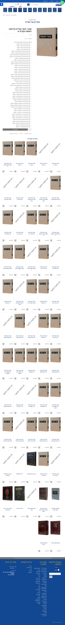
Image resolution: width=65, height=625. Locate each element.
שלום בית (45, 599)
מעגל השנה (38, 578)
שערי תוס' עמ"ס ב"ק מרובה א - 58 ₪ (22, 89)
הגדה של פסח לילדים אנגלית (44, 597)
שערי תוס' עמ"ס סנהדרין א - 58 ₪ (23, 125)
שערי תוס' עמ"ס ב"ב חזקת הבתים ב (55, 440)
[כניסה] (21, 4)
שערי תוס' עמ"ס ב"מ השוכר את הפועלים (7, 372)
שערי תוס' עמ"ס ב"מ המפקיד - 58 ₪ (22, 101)
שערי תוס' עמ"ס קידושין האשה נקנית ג (19, 268)
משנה (39, 588)
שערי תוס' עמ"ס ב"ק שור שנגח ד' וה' (31, 302)
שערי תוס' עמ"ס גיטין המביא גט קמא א (43, 234)
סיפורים (39, 592)
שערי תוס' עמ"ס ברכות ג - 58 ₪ (23, 47)
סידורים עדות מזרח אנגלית (44, 594)
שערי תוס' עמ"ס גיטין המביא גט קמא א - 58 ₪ (20, 63)
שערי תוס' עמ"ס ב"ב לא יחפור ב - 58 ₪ (22, 112)
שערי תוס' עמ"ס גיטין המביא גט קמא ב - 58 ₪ (20, 62)
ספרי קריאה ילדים (38, 590)
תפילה (39, 574)
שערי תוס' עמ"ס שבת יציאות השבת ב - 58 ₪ (21, 53)
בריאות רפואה (44, 577)
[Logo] (58, 4)
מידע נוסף (30, 572)
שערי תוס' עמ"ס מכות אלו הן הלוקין (8, 440)
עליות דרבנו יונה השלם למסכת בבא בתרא (43, 510)
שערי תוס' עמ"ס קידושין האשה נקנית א (22, 42)
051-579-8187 (11, 574)
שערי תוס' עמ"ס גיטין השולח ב (55, 267)
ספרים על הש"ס (13, 15)
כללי (39, 584)
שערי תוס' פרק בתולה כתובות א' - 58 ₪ (22, 60)
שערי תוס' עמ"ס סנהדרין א (55, 474)
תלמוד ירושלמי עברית (44, 585)
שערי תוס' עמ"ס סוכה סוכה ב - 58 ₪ (22, 58)
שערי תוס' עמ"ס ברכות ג (31, 164)
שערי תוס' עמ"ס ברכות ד (19, 164)
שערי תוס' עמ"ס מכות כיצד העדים (31, 440)
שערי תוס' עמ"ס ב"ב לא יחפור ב (19, 405)
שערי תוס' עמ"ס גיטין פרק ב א (31, 233)
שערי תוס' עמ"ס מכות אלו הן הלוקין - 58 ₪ (21, 123)
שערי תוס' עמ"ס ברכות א (55, 164)
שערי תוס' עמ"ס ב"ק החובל (43, 336)
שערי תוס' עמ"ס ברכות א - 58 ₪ (23, 44)
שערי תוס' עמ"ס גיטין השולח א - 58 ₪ (22, 69)
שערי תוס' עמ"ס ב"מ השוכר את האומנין (19, 372)
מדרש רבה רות (19, 508)
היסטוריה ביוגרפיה (45, 575)
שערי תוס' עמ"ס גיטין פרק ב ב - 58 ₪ (22, 67)
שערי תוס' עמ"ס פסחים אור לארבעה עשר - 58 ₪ (20, 54)
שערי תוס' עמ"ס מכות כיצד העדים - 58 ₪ (21, 119)
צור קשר (30, 570)
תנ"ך (39, 576)
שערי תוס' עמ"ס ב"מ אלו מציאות (43, 371)
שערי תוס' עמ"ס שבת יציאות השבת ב (55, 198)
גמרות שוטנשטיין (37, 568)
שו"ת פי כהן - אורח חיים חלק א (8, 509)
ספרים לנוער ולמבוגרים (44, 582)
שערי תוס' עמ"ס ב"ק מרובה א (55, 336)
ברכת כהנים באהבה (31, 474)
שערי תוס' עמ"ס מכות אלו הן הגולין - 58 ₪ (21, 121)
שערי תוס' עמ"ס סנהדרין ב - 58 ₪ (23, 126)
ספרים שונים (38, 583)
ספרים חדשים (37, 581)
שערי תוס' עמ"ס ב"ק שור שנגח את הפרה (20, 303)
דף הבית (4, 15)
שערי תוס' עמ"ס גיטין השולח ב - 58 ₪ (22, 71)
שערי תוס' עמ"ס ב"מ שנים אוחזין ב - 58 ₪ (21, 98)
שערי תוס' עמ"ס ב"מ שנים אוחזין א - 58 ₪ (21, 96)
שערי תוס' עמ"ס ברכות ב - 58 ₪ (23, 45)
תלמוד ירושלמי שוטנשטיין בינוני (44, 588)
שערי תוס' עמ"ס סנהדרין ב (43, 474)
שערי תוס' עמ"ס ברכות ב (43, 164)
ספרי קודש (8, 15)
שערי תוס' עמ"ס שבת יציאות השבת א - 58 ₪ (21, 51)
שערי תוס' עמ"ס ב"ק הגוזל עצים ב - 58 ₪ (21, 92)
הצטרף (51, 576)
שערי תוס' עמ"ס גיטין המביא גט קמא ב (55, 234)
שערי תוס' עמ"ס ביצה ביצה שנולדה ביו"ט (31, 199)
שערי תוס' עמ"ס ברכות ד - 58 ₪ (23, 49)
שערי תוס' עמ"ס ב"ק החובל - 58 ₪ (22, 90)
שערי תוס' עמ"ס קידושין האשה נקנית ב (31, 268)
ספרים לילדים (44, 568)
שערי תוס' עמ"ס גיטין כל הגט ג (43, 267)
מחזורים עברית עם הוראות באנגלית (44, 602)
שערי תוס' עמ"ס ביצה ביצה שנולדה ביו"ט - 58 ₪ (20, 56)
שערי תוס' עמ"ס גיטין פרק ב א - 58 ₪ (22, 65)
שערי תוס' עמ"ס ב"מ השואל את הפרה (55, 406)
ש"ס (39, 586)
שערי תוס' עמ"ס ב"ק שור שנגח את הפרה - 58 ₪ (20, 85)
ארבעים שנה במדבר (55, 543)
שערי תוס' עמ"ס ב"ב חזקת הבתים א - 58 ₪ (21, 114)
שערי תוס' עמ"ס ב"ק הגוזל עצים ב (31, 336)
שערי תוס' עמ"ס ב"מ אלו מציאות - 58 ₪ (22, 99)
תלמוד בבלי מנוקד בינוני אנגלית (44, 611)
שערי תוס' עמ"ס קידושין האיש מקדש (7, 267)
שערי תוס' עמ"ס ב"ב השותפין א (43, 405)
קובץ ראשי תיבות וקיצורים (7, 474)
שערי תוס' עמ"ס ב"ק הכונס (7, 302)
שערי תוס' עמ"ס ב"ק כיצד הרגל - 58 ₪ (22, 80)
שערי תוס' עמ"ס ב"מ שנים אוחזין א (8, 336)
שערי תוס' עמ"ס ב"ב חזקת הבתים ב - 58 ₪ (21, 116)
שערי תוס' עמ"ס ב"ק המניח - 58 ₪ (23, 81)
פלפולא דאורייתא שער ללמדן (55, 509)
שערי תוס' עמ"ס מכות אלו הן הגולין (20, 440)
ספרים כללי (45, 573)
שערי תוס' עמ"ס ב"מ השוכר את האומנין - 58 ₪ (20, 103)
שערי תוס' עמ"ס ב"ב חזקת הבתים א (7, 405)
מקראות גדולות (44, 569)
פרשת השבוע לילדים (44, 591)
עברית (56, 567)
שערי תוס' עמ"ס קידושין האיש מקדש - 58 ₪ (21, 78)
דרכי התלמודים (19, 474)
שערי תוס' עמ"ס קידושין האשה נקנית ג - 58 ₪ (20, 76)
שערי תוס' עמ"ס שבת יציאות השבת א (8, 165)
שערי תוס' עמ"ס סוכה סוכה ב (19, 198)
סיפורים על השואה (38, 603)
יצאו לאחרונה (45, 1)
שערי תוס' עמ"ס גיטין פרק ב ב (19, 233)
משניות (39, 569)
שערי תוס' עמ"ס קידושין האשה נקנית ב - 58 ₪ (20, 74)
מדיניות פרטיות (29, 567)
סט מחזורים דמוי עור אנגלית (44, 615)
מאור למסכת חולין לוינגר (32, 509)
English (12, 6)
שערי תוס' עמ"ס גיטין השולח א (7, 233)
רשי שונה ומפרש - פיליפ (43, 543)
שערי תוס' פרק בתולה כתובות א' (7, 198)
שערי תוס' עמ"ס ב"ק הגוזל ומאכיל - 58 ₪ (21, 94)
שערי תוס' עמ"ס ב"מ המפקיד (31, 371)
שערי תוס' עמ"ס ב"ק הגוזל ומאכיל (20, 336)
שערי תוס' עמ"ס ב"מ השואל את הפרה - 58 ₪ (20, 107)
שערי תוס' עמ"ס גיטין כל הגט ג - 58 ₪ (22, 72)
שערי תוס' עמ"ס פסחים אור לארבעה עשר (43, 199)
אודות (57, 1)
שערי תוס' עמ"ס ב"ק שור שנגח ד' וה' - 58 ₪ (21, 83)
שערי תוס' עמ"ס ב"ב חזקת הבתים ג (43, 440)
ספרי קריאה (38, 573)
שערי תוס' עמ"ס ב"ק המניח (43, 302)
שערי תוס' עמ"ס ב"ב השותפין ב (31, 405)
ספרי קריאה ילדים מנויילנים (37, 600)
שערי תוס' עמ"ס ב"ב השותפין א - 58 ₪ (22, 108)
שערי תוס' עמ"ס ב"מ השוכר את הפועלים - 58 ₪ (20, 105)
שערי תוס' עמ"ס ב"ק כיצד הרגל (55, 302)
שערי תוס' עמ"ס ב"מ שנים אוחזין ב (55, 371)
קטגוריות (51, 1)
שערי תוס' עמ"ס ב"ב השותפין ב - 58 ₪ (22, 110)
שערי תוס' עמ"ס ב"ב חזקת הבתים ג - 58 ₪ (21, 117)
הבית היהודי (38, 579)
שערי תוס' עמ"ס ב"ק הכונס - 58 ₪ (23, 87)
